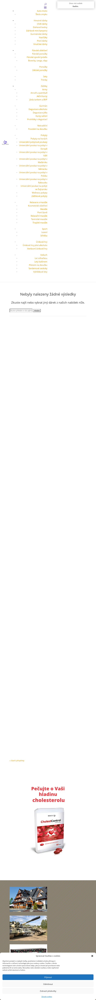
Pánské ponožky (39, 53)
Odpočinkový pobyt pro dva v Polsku (28, 900)
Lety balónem (40, 261)
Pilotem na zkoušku (38, 265)
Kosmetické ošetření (37, 205)
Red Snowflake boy (22, 593)
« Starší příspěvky (17, 760)
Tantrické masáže (39, 219)
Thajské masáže (39, 222)
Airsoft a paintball (39, 92)
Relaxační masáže (39, 215)
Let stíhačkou (41, 258)
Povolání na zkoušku (37, 129)
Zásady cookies (47, 996)
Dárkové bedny (40, 27)
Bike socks (17, 521)
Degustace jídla (40, 112)
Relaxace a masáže (38, 202)
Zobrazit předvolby (48, 991)
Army (44, 89)
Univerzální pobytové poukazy (33, 142)
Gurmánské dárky (38, 34)
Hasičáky (43, 37)
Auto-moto (42, 11)
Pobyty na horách (39, 138)
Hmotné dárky (40, 20)
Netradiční (42, 125)
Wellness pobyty (39, 192)
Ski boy (16, 739)
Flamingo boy (19, 666)
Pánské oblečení (39, 50)
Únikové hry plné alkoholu (35, 245)
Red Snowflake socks (23, 448)
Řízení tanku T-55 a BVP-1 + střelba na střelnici (28, 930)
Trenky (44, 79)
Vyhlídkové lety (40, 271)
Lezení (44, 232)
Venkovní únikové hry (37, 248)
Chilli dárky (42, 24)
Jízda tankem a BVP (38, 99)
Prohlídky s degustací (37, 119)
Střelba (43, 235)
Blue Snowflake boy (22, 375)
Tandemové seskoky (37, 268)
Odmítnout (48, 984)
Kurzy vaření (41, 116)
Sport (44, 228)
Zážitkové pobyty (39, 196)
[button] (92, 956)
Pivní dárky (42, 40)
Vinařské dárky (40, 44)
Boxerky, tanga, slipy (37, 60)
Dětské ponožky (39, 70)
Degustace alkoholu (38, 109)
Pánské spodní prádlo (37, 57)
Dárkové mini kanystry (36, 30)
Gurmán (43, 105)
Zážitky (44, 86)
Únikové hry (41, 241)
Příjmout (48, 977)
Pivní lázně (42, 212)
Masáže (43, 209)
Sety (45, 76)
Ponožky (43, 66)
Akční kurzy (42, 96)
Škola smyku (41, 14)
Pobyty (44, 135)
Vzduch (43, 255)
